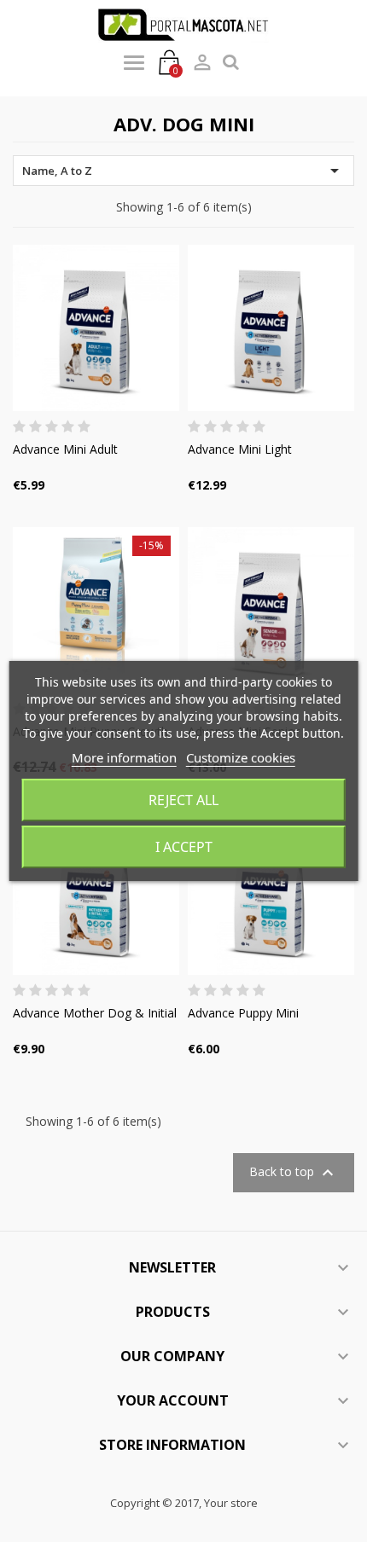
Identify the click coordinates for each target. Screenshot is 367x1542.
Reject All (183, 800)
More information (124, 757)
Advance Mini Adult (65, 449)
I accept (184, 847)
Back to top (293, 1172)
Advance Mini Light (240, 449)
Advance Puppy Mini (243, 1013)
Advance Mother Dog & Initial (95, 1013)
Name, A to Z (183, 170)
